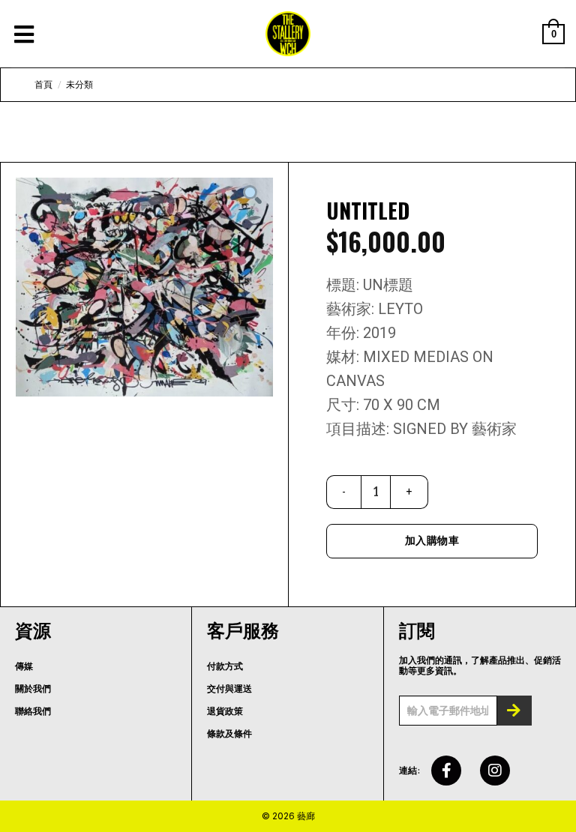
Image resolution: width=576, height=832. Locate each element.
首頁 (43, 84)
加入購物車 (432, 540)
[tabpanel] (144, 287)
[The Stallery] (288, 33)
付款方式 (225, 666)
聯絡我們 (33, 711)
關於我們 (33, 688)
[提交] (514, 711)
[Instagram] (495, 771)
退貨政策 (225, 711)
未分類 (79, 84)
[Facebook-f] (446, 771)
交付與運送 (229, 688)
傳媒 (24, 666)
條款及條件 (229, 733)
